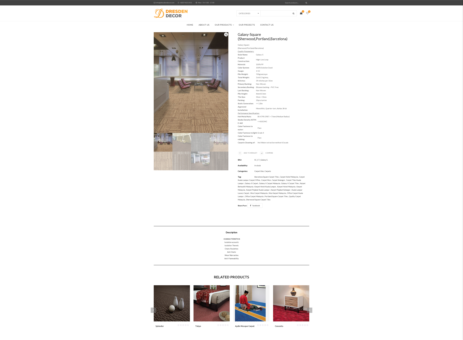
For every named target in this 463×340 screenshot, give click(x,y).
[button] (226, 34)
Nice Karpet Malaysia (277, 193)
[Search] (306, 2)
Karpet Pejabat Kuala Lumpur (258, 190)
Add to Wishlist (250, 153)
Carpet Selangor (278, 180)
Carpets (268, 171)
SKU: (240, 160)
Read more (169, 324)
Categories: (243, 171)
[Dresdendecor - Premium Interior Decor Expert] (171, 13)
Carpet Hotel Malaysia (289, 177)
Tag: (239, 177)
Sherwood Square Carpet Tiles (258, 200)
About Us (204, 25)
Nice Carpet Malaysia (259, 193)
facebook (256, 205)
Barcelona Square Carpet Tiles (266, 177)
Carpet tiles (259, 171)
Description (231, 232)
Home (190, 25)
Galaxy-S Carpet (251, 183)
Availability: (243, 165)
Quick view (174, 324)
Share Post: (242, 206)
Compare (269, 153)
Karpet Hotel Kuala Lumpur (265, 186)
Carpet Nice (266, 180)
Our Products (223, 25)
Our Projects (247, 25)
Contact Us (266, 25)
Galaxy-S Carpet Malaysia (269, 183)
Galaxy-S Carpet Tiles (290, 183)
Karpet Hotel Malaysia (286, 186)
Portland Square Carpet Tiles (276, 196)
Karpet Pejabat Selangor (280, 190)
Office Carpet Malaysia (254, 196)
